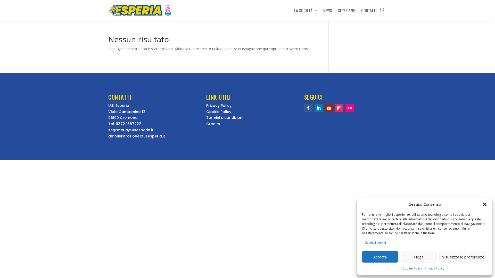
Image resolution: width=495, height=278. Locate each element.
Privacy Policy (434, 268)
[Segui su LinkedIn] (319, 108)
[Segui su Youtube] (329, 108)
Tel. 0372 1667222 (124, 123)
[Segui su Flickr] (349, 108)
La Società (303, 10)
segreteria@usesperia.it (130, 130)
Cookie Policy (412, 268)
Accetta (380, 256)
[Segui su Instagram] (339, 108)
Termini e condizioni (224, 117)
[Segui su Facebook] (308, 108)
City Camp (347, 10)
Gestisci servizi (375, 242)
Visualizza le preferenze (463, 256)
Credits (213, 123)
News (327, 10)
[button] (484, 204)
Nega (419, 256)
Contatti (369, 10)
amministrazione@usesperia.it (136, 136)
